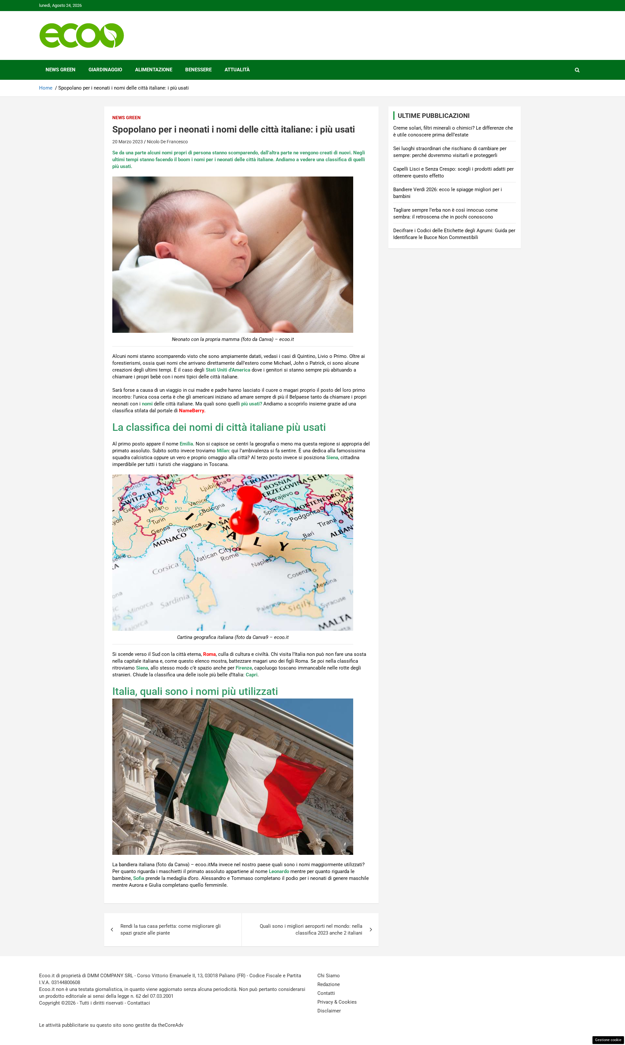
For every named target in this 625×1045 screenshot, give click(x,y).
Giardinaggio (105, 70)
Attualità (237, 70)
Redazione (328, 984)
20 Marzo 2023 (127, 141)
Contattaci (138, 1003)
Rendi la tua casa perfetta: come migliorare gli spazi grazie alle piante (170, 929)
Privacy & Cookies (337, 1002)
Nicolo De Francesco (167, 141)
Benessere (198, 70)
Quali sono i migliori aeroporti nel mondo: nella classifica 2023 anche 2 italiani (311, 929)
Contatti (326, 993)
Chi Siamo (328, 976)
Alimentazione (153, 70)
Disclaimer (329, 1011)
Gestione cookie (608, 1040)
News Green (61, 70)
